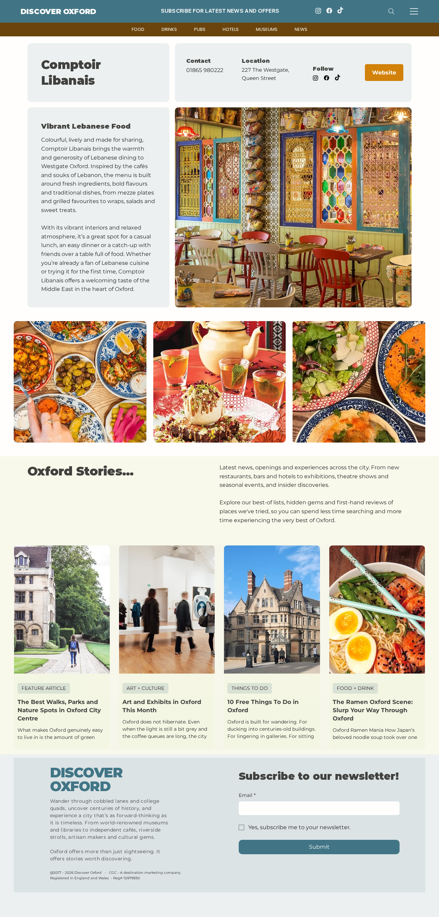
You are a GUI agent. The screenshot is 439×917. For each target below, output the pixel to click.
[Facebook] (329, 10)
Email (247, 795)
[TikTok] (340, 10)
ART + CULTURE (145, 688)
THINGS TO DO (250, 688)
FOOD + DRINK (355, 688)
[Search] (391, 11)
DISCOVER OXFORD (58, 11)
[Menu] (414, 11)
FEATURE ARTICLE (44, 688)
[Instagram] (318, 10)
